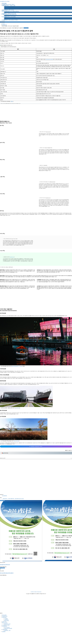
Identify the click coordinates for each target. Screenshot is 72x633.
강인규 (46, 147)
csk (12, 238)
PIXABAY (48, 147)
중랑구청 (45, 165)
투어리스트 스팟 (7, 12)
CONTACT (32, 591)
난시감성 (6, 6)
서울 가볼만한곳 (11, 498)
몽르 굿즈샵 (39, 591)
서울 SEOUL (5, 498)
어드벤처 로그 (4, 616)
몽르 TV (36, 591)
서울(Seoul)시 (2, 36)
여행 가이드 (4, 621)
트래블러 (3, 631)
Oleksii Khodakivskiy (15, 366)
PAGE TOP (69, 613)
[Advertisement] (36, 112)
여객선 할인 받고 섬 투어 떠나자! (5, 564)
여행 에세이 (4, 617)
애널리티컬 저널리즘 (8, 18)
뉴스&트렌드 (26, 27)
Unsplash (20, 366)
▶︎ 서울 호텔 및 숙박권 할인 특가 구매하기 (36, 446)
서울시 (12, 101)
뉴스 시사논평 (6, 17)
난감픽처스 (6, 7)
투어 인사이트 (4, 622)
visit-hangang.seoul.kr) (49, 59)
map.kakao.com (48, 197)
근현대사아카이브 (52, 181)
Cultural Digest (4, 629)
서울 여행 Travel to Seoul (19, 498)
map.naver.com (48, 131)
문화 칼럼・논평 (7, 15)
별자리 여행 (6, 8)
